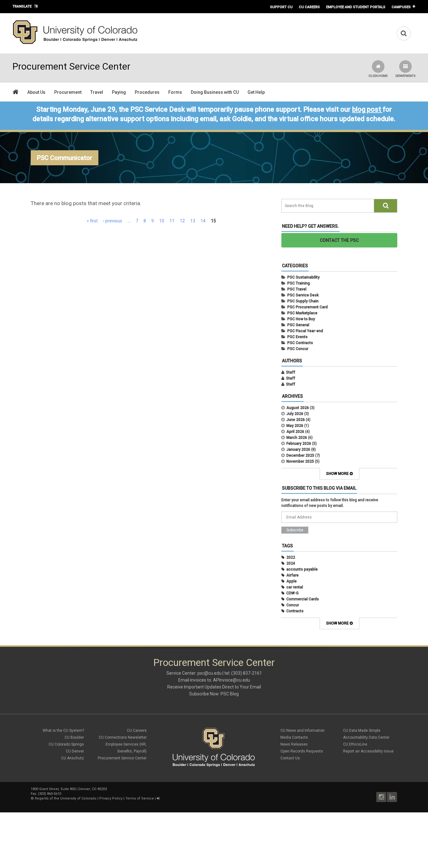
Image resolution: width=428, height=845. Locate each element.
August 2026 (297, 408)
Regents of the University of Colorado (66, 798)
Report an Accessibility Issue (368, 751)
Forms (175, 92)
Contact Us (290, 758)
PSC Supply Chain (303, 301)
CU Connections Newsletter (123, 737)
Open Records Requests (301, 751)
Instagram (381, 797)
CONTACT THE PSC (339, 240)
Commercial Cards (302, 599)
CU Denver (75, 751)
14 (203, 220)
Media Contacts (294, 737)
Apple (291, 581)
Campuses (401, 7)
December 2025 (300, 455)
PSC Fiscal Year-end (305, 331)
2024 (290, 563)
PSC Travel (296, 289)
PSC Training (298, 283)
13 (192, 220)
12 (182, 220)
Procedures (147, 92)
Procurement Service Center (122, 758)
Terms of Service (139, 798)
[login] (158, 798)
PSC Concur (297, 349)
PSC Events (297, 337)
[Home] (75, 43)
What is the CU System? (63, 730)
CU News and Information (302, 730)
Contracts (295, 611)
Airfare (292, 575)
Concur (292, 605)
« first (92, 220)
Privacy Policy (111, 798)
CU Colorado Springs (66, 744)
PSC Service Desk (303, 295)
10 (161, 220)
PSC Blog (230, 693)
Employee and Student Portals (355, 7)
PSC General (298, 325)
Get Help (256, 92)
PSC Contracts (300, 343)
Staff (290, 372)
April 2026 (295, 431)
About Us (36, 92)
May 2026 (294, 425)
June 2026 (295, 419)
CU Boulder (74, 737)
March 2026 (296, 437)
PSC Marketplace (302, 313)
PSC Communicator (64, 158)
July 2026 (294, 414)
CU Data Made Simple (361, 730)
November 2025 (300, 461)
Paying (119, 92)
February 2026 (298, 443)
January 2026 (298, 449)
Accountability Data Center (366, 737)
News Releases (294, 744)
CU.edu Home (378, 75)
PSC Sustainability (303, 277)
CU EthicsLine (355, 744)
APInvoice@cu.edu (231, 680)
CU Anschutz (72, 758)
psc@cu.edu (209, 673)
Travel (96, 92)
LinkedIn (392, 797)
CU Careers (309, 7)
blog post (366, 109)
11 (172, 220)
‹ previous (112, 220)
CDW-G (292, 593)
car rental (294, 587)
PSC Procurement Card (307, 307)
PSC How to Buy (301, 319)
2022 (290, 557)
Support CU (281, 7)
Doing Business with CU (215, 92)
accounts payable (302, 569)
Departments (405, 75)
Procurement (67, 92)
